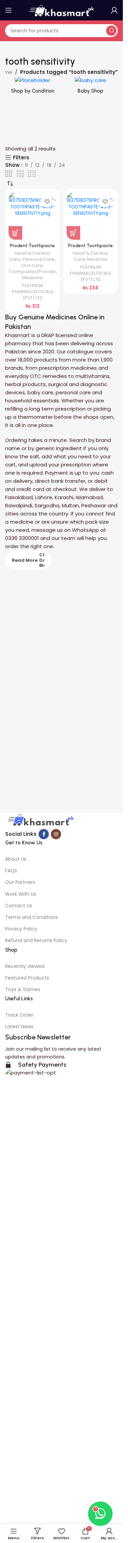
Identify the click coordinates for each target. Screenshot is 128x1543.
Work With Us (20, 894)
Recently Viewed (24, 966)
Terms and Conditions (31, 917)
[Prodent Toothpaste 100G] (32, 216)
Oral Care (32, 265)
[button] (15, 233)
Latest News (19, 1026)
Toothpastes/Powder (32, 271)
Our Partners (20, 882)
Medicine (32, 278)
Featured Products (27, 977)
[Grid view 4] (32, 173)
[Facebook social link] (44, 834)
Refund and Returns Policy (36, 940)
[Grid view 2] (8, 173)
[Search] (111, 31)
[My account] (114, 10)
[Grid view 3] (20, 173)
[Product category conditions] (32, 87)
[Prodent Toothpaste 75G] (90, 216)
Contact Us (18, 905)
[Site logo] (61, 9)
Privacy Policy (21, 928)
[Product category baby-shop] (90, 87)
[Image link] (40, 820)
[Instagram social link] (56, 834)
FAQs (11, 870)
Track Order (19, 1015)
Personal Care (39, 259)
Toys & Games (22, 989)
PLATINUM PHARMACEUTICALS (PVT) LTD (32, 292)
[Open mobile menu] (8, 10)
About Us (15, 859)
